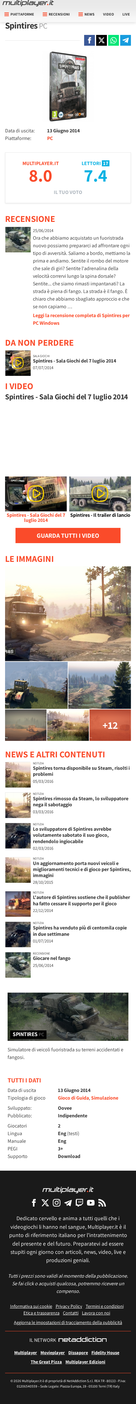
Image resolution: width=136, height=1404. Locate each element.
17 (105, 163)
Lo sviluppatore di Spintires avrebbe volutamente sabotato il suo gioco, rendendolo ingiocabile (72, 835)
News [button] (89, 14)
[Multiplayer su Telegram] (68, 1203)
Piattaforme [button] (22, 14)
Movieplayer (52, 1352)
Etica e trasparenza (41, 1313)
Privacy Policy (69, 1306)
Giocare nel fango (52, 958)
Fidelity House (105, 1352)
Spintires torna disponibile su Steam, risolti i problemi (81, 771)
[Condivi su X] (101, 40)
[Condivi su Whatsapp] (113, 40)
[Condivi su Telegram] (125, 40)
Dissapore (78, 1352)
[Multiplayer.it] (28, 3)
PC (50, 138)
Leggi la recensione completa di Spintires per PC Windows (81, 319)
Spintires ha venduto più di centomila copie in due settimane (80, 930)
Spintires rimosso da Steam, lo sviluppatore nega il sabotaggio (80, 801)
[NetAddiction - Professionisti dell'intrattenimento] (83, 1340)
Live (126, 14)
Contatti (70, 1313)
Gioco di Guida (73, 1098)
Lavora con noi (96, 1313)
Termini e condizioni (105, 1306)
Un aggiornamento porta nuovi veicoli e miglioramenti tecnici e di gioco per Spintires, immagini (82, 869)
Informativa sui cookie (31, 1306)
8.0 (40, 175)
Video (108, 14)
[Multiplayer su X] (45, 1203)
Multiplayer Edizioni (85, 1362)
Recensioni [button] (59, 14)
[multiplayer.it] (68, 1189)
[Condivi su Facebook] (89, 40)
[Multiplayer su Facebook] (34, 1203)
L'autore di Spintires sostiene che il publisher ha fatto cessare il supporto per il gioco (81, 900)
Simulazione (104, 1098)
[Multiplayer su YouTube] (91, 1203)
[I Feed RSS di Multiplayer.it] (102, 1203)
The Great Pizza (46, 1362)
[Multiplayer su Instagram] (56, 1203)
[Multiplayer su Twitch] (79, 1203)
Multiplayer (25, 1352)
